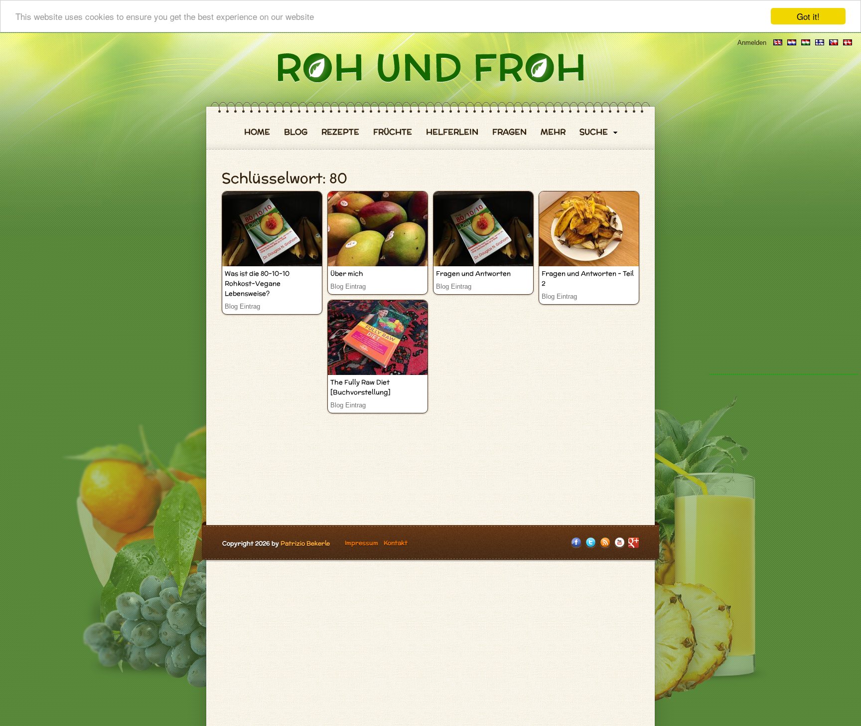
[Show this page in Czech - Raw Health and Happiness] (833, 42)
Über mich (346, 273)
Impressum (361, 543)
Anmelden (751, 42)
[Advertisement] (784, 224)
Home (257, 132)
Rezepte (340, 132)
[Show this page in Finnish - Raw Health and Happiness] (819, 42)
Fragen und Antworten (473, 273)
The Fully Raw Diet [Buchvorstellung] (360, 387)
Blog (295, 132)
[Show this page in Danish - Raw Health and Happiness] (847, 42)
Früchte (392, 132)
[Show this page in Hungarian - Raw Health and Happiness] (805, 42)
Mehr (553, 132)
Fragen (509, 132)
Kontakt (396, 543)
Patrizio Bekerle (305, 543)
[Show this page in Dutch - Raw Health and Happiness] (791, 42)
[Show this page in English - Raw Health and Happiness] (777, 42)
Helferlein (452, 132)
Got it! (808, 16)
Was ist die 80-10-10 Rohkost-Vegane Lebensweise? (257, 283)
